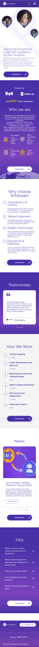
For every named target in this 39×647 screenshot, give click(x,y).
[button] (5, 324)
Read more (19, 169)
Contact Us (16, 74)
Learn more (12, 501)
